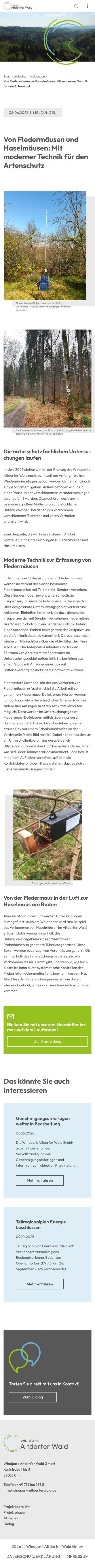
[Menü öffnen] (87, 6)
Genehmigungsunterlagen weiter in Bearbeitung (43, 1121)
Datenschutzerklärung (33, 1556)
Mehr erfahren (40, 1180)
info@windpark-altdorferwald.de (30, 1490)
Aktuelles (20, 76)
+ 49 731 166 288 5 (30, 1484)
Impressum (77, 1556)
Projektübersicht (17, 1506)
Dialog (9, 1524)
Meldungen (37, 76)
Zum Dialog (33, 1397)
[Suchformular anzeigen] (76, 6)
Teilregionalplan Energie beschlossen (41, 1224)
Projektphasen (15, 1512)
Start (7, 76)
